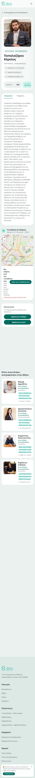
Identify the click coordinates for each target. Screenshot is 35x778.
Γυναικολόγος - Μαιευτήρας (12, 713)
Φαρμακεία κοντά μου (10, 741)
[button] (4, 237)
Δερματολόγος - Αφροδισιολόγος (14, 725)
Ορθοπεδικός (6, 721)
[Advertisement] (17, 348)
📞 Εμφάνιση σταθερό (17, 317)
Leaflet (21, 265)
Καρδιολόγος (6, 717)
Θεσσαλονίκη (6, 689)
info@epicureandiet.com (15, 77)
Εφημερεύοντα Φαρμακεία (11, 737)
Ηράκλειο (5, 701)
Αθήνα (4, 693)
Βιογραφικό (8, 96)
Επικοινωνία (6, 761)
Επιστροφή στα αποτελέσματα (16, 12)
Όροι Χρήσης (6, 753)
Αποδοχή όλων (8, 774)
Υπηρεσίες (20, 96)
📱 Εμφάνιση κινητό (17, 322)
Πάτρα (4, 697)
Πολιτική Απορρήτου (9, 757)
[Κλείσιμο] (31, 766)
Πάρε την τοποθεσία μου (21, 282)
